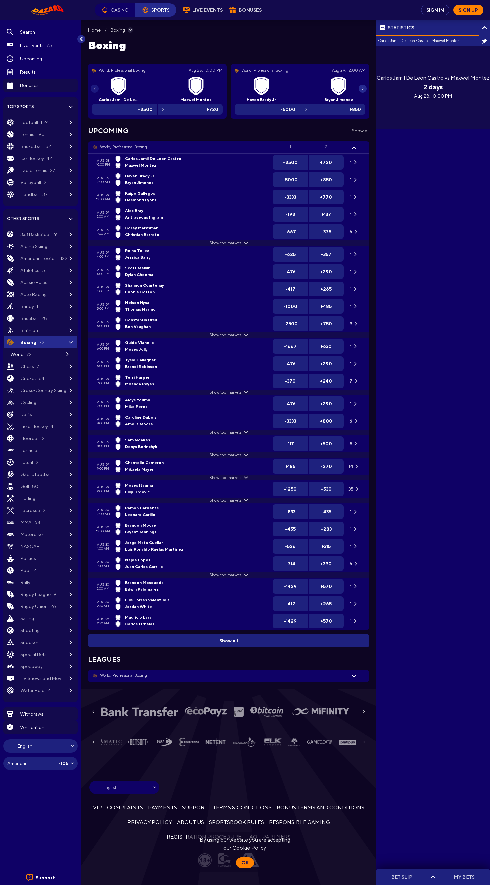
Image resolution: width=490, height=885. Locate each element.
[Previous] (95, 89)
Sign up (468, 10)
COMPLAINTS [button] (125, 807)
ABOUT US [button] (190, 822)
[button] (115, 10)
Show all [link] (360, 130)
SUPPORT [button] (195, 807)
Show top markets (225, 243)
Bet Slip (401, 877)
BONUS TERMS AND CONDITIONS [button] (321, 807)
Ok (245, 862)
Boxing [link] (117, 30)
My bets (464, 877)
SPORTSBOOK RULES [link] (236, 822)
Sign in (435, 10)
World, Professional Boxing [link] (123, 147)
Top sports (20, 106)
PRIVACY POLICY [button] (149, 822)
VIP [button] (97, 807)
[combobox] (40, 746)
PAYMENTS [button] (162, 807)
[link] (47, 10)
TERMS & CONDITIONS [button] (242, 807)
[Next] (363, 89)
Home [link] (94, 30)
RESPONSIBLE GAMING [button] (299, 822)
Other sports (23, 218)
